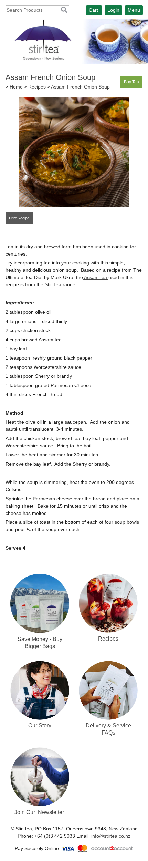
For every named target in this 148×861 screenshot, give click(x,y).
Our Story (39, 725)
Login (113, 10)
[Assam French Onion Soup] (74, 205)
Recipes (37, 87)
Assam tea (95, 277)
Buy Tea (131, 82)
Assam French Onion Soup (80, 87)
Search (64, 10)
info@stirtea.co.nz (110, 836)
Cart (93, 10)
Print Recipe (19, 218)
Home (16, 87)
